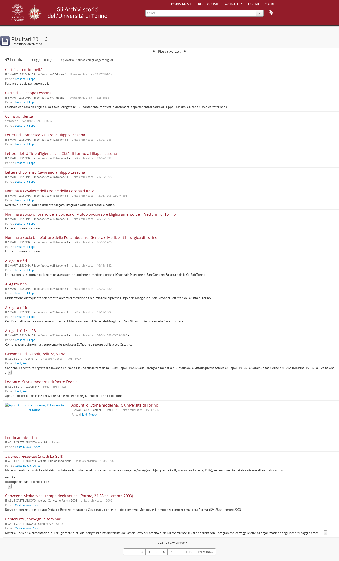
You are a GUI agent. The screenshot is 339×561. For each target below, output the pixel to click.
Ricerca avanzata (170, 51)
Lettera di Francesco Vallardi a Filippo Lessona (45, 134)
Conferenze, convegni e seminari (33, 519)
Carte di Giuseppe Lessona (28, 92)
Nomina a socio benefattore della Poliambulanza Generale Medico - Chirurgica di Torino (81, 237)
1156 (189, 552)
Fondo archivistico (21, 437)
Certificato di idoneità (23, 69)
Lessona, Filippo (25, 79)
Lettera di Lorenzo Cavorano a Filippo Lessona (45, 172)
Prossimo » (205, 552)
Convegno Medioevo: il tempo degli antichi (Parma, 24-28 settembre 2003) (69, 495)
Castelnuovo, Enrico (27, 447)
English (253, 3)
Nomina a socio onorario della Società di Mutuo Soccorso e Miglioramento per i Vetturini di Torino (90, 214)
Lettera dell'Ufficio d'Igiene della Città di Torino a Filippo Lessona (61, 153)
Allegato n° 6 (16, 307)
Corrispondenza (19, 116)
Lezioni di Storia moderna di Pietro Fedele (41, 381)
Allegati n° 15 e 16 (20, 330)
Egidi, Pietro (22, 363)
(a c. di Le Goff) (34, 456)
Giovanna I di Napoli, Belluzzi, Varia (35, 353)
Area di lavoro (271, 12)
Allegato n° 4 (16, 260)
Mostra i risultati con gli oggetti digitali (88, 60)
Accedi (269, 3)
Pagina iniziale (181, 3)
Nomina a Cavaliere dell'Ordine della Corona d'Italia (49, 190)
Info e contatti (208, 3)
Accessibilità (233, 3)
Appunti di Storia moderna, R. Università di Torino (114, 405)
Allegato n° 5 (16, 284)
